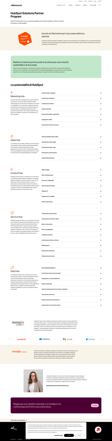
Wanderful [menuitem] (90, 1)
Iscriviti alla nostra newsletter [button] (18, 420)
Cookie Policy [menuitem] (20, 439)
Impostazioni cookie (58, 435)
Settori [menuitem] (85, 5)
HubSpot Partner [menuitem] (61, 5)
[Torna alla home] (16, 5)
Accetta (69, 435)
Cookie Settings (28, 439)
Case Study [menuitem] (93, 5)
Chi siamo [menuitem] (81, 1)
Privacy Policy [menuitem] (13, 439)
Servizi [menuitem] (70, 5)
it (99, 5)
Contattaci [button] (94, 405)
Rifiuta (79, 435)
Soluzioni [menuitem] (77, 5)
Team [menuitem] (85, 1)
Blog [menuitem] (95, 1)
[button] (9, 339)
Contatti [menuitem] (99, 1)
